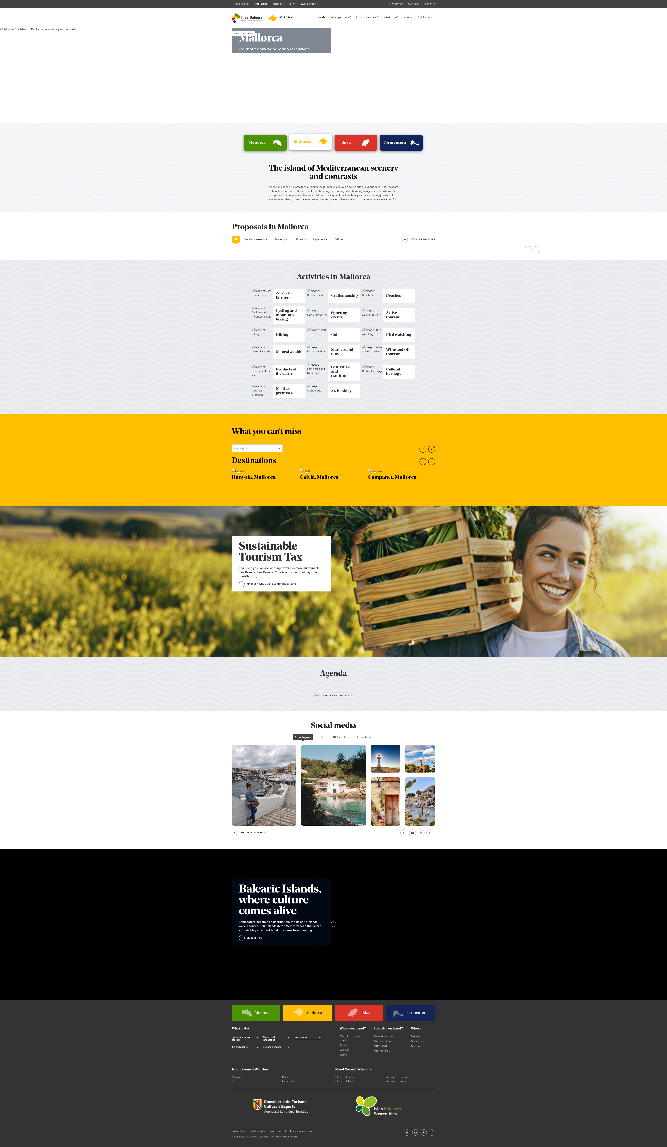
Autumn (344, 1044)
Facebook (365, 737)
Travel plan (281, 239)
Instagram (305, 737)
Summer (344, 1049)
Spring (343, 1054)
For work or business (385, 1036)
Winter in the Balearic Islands (351, 1038)
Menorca (286, 1076)
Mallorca (236, 1076)
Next (424, 101)
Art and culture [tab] (240, 1047)
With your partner (383, 1040)
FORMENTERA (308, 4)
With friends (380, 1045)
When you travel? (341, 17)
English (428, 3)
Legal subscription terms (298, 1130)
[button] (528, 250)
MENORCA (278, 4)
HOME (236, 33)
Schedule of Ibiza (344, 1080)
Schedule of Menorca (396, 1076)
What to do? (391, 17)
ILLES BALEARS (241, 4)
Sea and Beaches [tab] (272, 1047)
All (235, 239)
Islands (321, 17)
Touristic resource (256, 239)
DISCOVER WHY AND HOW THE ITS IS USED (271, 584)
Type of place (241, 448)
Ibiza (234, 1080)
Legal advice (275, 1130)
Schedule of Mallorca (345, 1076)
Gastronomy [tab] (300, 1037)
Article (338, 239)
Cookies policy (257, 1130)
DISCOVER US (254, 937)
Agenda (408, 17)
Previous (415, 101)
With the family (382, 1050)
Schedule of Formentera (397, 1080)
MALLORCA (261, 4)
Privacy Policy (239, 1130)
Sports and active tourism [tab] (241, 1038)
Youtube (342, 737)
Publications (425, 17)
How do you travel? (367, 17)
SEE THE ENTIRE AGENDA (338, 695)
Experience (320, 239)
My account (397, 3)
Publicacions (418, 1041)
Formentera (288, 1080)
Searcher (415, 1046)
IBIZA (292, 4)
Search (415, 3)
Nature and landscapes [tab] (269, 1038)
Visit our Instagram (253, 832)
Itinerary (300, 239)
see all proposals (423, 239)
